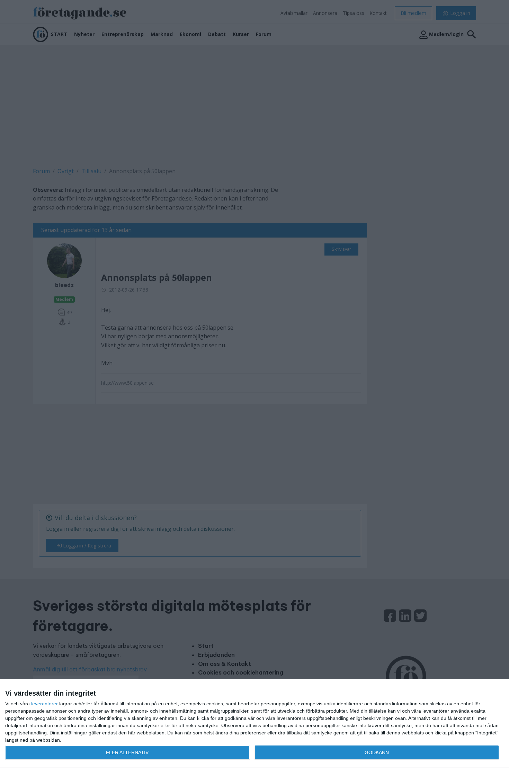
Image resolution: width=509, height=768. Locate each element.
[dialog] (254, 723)
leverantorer (44, 703)
